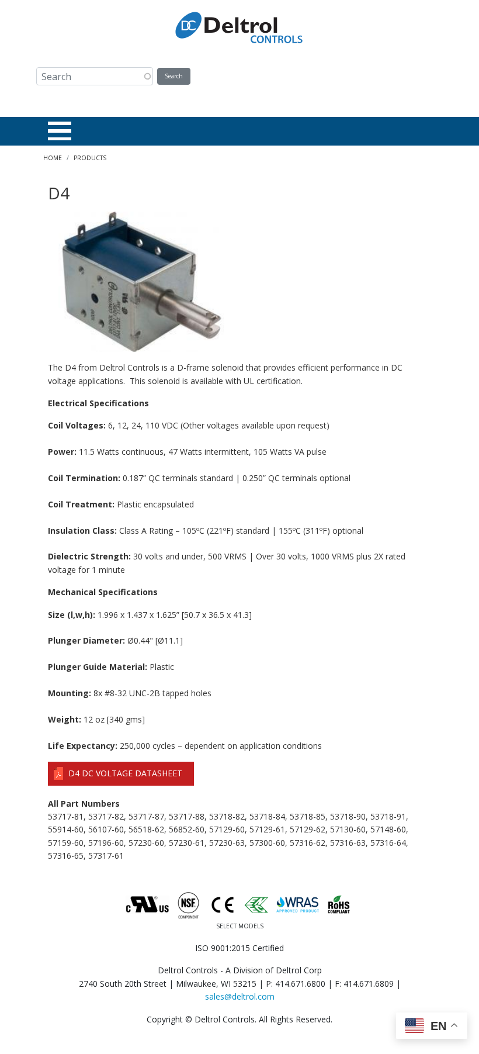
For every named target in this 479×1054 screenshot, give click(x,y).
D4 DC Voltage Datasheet (125, 773)
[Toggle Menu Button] (59, 131)
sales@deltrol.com (240, 996)
